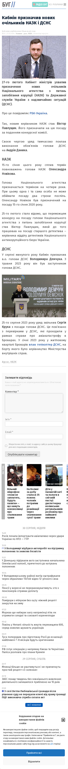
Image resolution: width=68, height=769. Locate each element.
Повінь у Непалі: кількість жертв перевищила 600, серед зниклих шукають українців (33, 626)
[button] (63, 719)
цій (51, 744)
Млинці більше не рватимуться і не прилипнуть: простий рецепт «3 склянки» (31, 668)
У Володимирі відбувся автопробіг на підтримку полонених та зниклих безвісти (33, 550)
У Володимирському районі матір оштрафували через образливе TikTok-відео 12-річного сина (31, 577)
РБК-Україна (38, 113)
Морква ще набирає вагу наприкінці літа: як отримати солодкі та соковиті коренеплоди (29, 614)
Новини (19, 34)
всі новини (34, 704)
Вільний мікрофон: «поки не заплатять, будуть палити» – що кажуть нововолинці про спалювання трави (15, 503)
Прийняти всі (34, 752)
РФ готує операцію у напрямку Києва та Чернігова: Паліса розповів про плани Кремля (33, 651)
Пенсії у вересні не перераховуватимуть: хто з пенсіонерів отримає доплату (30, 590)
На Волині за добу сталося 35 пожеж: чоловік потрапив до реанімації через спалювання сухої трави (34, 503)
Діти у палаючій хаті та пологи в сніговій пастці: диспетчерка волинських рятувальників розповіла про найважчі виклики (54, 503)
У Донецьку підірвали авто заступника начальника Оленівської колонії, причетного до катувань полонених (33, 563)
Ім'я (8, 419)
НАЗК (30, 34)
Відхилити (34, 761)
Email (9, 432)
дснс (25, 34)
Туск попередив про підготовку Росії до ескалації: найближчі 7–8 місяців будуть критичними (32, 638)
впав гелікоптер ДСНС (45, 344)
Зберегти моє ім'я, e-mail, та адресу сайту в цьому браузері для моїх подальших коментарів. (35, 445)
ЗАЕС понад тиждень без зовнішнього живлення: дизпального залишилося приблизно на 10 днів (32, 681)
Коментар (12, 391)
